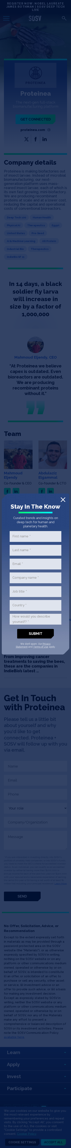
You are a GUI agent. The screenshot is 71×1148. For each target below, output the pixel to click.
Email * (17, 564)
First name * (21, 536)
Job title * (19, 591)
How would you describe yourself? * (31, 619)
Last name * (21, 550)
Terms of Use (40, 646)
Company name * (25, 578)
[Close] (63, 499)
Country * (19, 605)
